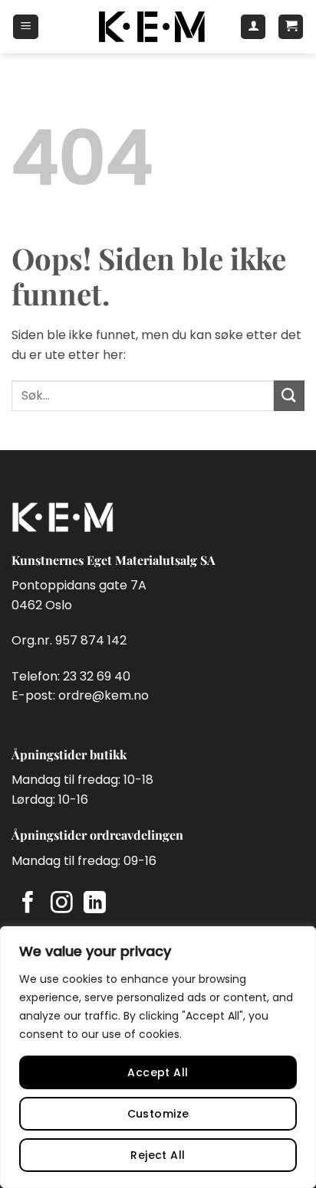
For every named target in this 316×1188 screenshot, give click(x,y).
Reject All (157, 1155)
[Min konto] (253, 27)
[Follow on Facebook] (28, 904)
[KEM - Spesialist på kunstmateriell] (152, 27)
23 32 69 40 (96, 676)
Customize (158, 1113)
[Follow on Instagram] (62, 904)
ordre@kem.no (103, 695)
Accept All (157, 1072)
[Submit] (289, 395)
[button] (25, 27)
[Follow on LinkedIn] (95, 904)
